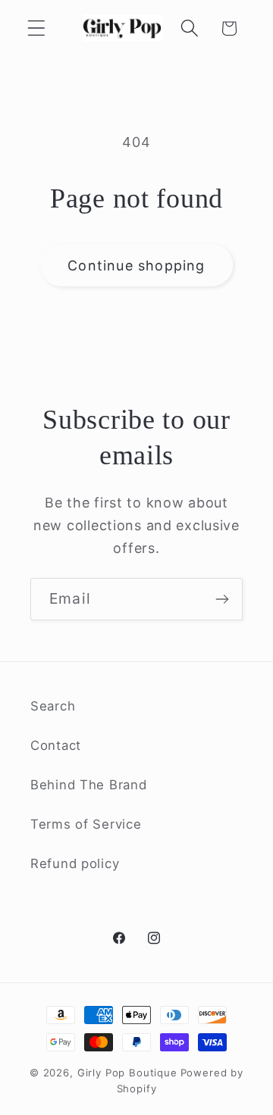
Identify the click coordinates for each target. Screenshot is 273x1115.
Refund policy (74, 863)
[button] (37, 28)
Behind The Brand (88, 784)
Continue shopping (136, 265)
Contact (55, 745)
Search (52, 706)
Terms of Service (86, 824)
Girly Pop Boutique (127, 1073)
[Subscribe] (222, 599)
